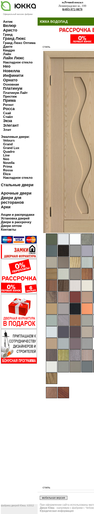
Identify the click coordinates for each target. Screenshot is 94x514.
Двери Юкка (47, 507)
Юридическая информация (57, 510)
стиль (46, 46)
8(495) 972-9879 (72, 9)
